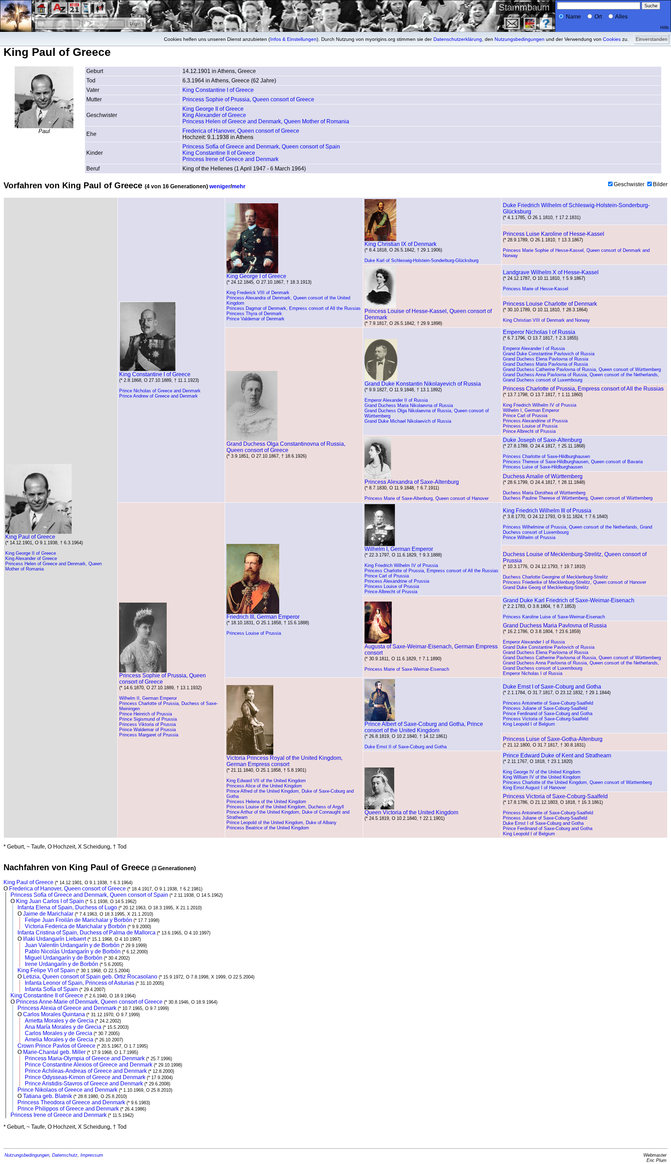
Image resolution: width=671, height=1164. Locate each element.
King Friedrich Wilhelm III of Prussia (547, 511)
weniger (219, 186)
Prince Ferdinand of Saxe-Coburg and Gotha (547, 713)
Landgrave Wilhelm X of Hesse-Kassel (551, 272)
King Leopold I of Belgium (529, 724)
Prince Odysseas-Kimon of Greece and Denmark (85, 1077)
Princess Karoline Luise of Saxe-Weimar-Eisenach (554, 616)
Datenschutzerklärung (457, 39)
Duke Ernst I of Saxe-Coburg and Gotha (552, 687)
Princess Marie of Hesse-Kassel (535, 288)
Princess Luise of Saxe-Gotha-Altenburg (553, 739)
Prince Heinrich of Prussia (145, 713)
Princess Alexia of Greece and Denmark (66, 1008)
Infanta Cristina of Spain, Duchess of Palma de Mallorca (86, 933)
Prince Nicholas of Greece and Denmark (160, 390)
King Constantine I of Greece (218, 90)
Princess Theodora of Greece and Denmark (71, 1102)
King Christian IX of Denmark (400, 244)
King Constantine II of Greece (218, 153)
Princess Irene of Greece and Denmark (230, 159)
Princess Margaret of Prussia (148, 734)
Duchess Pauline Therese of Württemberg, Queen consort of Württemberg (577, 498)
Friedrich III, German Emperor (263, 617)
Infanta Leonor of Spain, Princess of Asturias (79, 983)
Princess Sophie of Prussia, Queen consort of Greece (248, 99)
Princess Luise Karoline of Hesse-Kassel (553, 234)
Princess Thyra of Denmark (254, 313)
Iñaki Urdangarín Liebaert (54, 939)
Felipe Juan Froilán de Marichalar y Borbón (78, 920)
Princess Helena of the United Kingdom (266, 801)
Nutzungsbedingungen (519, 39)
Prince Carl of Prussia (525, 415)
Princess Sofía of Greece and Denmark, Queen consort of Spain (261, 147)
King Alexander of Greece (214, 115)
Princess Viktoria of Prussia (147, 724)
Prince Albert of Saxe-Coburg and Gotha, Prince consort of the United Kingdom (424, 727)
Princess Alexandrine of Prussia (535, 420)
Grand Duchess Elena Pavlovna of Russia (545, 359)
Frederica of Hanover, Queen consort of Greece (240, 131)
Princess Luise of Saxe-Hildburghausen (543, 467)
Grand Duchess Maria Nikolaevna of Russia (409, 405)
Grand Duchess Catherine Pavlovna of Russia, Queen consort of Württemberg (582, 369)
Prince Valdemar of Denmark (255, 318)
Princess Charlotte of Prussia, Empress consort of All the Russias (583, 389)
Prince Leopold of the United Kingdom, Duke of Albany (281, 822)
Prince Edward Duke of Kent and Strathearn (557, 755)
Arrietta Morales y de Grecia (59, 1021)
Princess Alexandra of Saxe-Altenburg (412, 482)
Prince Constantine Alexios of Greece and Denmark (88, 1065)
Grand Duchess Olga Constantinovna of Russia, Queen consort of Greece (285, 447)
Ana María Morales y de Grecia (63, 1027)
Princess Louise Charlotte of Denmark (550, 304)
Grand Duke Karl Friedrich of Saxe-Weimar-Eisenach (568, 600)
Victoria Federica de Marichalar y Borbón (75, 926)
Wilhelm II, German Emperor (148, 698)
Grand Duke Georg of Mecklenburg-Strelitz (546, 587)
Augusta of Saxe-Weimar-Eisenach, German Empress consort (431, 649)
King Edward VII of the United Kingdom (266, 780)
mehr (238, 186)
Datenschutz (65, 1155)
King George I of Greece (256, 276)
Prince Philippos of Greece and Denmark (68, 1109)
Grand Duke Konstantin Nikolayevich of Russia (423, 384)
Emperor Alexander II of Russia (396, 400)
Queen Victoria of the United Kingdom (411, 812)
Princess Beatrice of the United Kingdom (267, 827)
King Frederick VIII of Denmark (257, 292)
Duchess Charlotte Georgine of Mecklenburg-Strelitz (555, 577)
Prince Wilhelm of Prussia (529, 537)
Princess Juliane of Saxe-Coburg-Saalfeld (545, 708)
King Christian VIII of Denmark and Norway (546, 320)
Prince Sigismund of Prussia (148, 719)
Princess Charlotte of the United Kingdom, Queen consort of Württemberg (577, 782)
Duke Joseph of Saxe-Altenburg (542, 440)
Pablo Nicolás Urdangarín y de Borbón (73, 951)
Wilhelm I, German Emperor (531, 410)
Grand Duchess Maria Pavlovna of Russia (545, 364)
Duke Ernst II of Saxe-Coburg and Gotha (406, 746)
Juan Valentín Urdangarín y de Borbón (72, 945)
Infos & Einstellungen (293, 39)
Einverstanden (652, 39)
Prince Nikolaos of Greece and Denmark (67, 1090)
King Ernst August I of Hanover (534, 787)
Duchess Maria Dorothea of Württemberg (544, 492)
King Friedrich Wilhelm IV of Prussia (539, 405)
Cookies (612, 39)
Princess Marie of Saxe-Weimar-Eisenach (407, 669)
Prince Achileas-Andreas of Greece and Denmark (86, 1071)
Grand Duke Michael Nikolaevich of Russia (408, 421)
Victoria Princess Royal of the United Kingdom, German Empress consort (284, 761)
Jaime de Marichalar (48, 914)
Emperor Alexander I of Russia (534, 348)
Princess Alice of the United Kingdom (264, 785)
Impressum (91, 1155)
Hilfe (664, 27)
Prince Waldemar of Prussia (147, 729)
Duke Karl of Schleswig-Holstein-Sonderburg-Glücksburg (421, 260)
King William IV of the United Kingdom (541, 777)
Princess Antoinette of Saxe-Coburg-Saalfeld (548, 703)
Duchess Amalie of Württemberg (543, 476)
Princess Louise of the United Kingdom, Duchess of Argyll (285, 806)
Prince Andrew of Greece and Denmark (158, 396)
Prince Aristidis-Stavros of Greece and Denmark (84, 1083)
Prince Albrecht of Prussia (529, 431)
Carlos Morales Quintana (54, 1014)
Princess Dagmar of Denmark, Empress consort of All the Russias (293, 308)
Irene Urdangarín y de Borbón (61, 964)
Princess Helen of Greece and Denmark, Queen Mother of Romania (265, 121)
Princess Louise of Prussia (530, 426)
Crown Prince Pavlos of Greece (56, 1046)
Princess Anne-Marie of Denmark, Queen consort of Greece (89, 1002)
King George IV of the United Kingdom (541, 771)
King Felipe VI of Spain (46, 970)
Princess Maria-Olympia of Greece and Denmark (85, 1058)
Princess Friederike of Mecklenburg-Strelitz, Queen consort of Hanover (574, 582)
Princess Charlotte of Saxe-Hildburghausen (546, 456)
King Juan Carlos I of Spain (50, 901)
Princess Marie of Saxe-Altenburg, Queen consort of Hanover (427, 498)
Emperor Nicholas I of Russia (539, 332)
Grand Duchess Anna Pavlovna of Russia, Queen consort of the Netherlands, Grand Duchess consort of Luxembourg (581, 377)
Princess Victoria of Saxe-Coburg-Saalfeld (545, 718)
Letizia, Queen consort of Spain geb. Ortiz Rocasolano (90, 977)
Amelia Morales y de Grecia (59, 1039)
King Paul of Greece (30, 537)
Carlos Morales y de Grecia (58, 1033)
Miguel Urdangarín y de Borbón (63, 958)
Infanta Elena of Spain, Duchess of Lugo (67, 907)
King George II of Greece (213, 109)
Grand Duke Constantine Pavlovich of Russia (548, 353)
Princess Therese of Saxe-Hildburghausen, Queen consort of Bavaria (573, 461)
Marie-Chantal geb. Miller (54, 1052)
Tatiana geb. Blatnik (47, 1096)
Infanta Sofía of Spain (51, 989)
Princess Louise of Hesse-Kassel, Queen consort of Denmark (428, 314)
